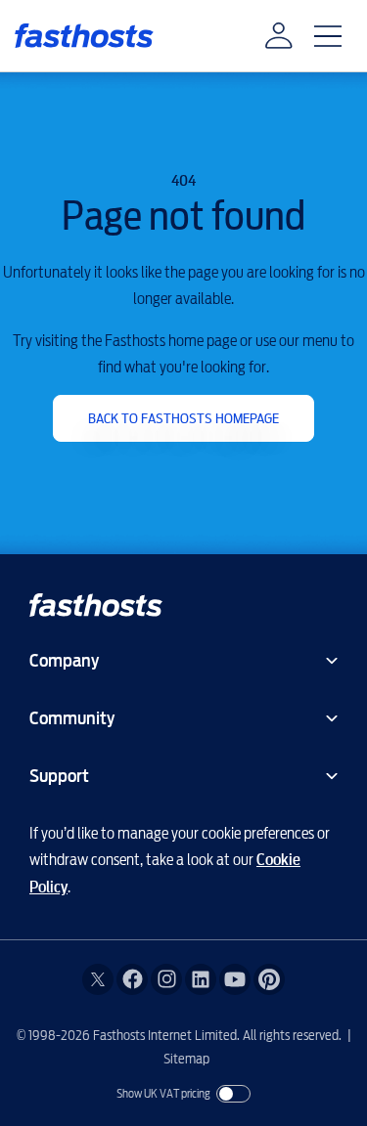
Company (64, 660)
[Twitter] (98, 979)
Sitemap (186, 1058)
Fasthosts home (84, 35)
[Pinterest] (269, 979)
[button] (278, 36)
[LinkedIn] (200, 979)
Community (72, 718)
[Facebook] (132, 979)
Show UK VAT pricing (163, 1093)
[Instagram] (166, 979)
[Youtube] (235, 979)
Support (59, 775)
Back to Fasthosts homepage (183, 418)
